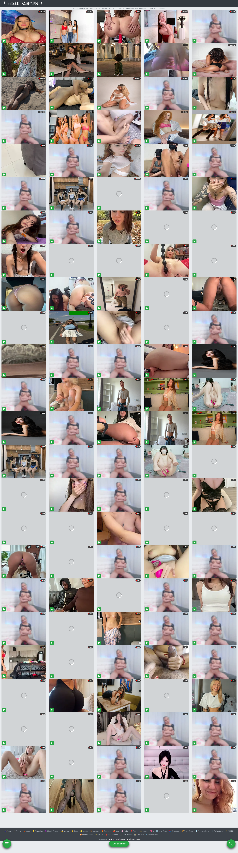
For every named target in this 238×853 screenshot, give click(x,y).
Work (117, 839)
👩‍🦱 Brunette (94, 831)
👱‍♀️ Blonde (84, 831)
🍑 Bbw (116, 831)
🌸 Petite (124, 831)
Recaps (122, 839)
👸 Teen (75, 831)
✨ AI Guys (99, 835)
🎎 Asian (8, 831)
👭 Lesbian (144, 831)
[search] (231, 843)
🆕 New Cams (161, 831)
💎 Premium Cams (202, 831)
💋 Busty (134, 831)
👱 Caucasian (37, 831)
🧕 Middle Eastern (52, 831)
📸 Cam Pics (139, 835)
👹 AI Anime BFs (111, 835)
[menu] (6, 843)
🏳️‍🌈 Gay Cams (174, 831)
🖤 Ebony (17, 831)
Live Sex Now (119, 843)
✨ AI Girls (230, 831)
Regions (111, 839)
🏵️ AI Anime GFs (86, 835)
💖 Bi (152, 831)
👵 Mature (65, 831)
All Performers (130, 839)
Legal (138, 839)
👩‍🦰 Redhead (106, 831)
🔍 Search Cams (152, 835)
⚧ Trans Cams (187, 831)
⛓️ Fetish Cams (217, 831)
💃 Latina (26, 831)
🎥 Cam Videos (126, 835)
